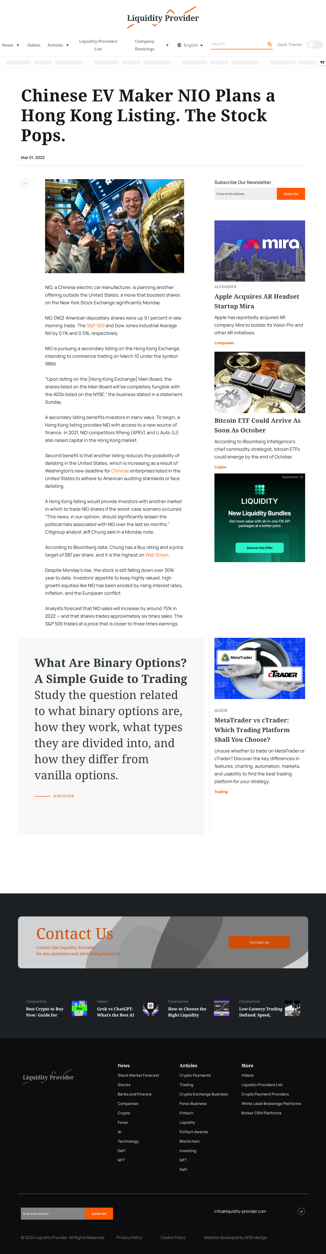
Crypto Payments (195, 1075)
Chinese (120, 471)
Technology (128, 1141)
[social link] (301, 1211)
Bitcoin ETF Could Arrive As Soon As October (257, 425)
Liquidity (187, 1122)
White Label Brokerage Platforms (271, 1103)
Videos (33, 45)
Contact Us (259, 942)
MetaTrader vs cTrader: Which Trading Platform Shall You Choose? (252, 730)
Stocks (124, 1084)
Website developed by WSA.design (235, 1237)
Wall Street (157, 555)
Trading (221, 791)
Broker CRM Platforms (261, 1113)
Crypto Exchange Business (204, 1094)
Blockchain (190, 1141)
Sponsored (290, 477)
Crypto (220, 467)
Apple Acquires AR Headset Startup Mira (256, 301)
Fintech (186, 1113)
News (7, 45)
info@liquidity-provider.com (240, 1211)
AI (119, 1131)
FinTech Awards (194, 1131)
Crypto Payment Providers (265, 1094)
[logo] (163, 17)
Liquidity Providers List (98, 45)
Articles (55, 45)
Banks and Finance (135, 1094)
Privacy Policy (129, 1237)
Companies (224, 342)
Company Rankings (144, 45)
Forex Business (193, 1103)
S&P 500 (96, 325)
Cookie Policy (173, 1237)
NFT (121, 1160)
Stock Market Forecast (138, 1075)
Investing (188, 1150)
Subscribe (291, 194)
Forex (123, 1122)
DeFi (122, 1150)
